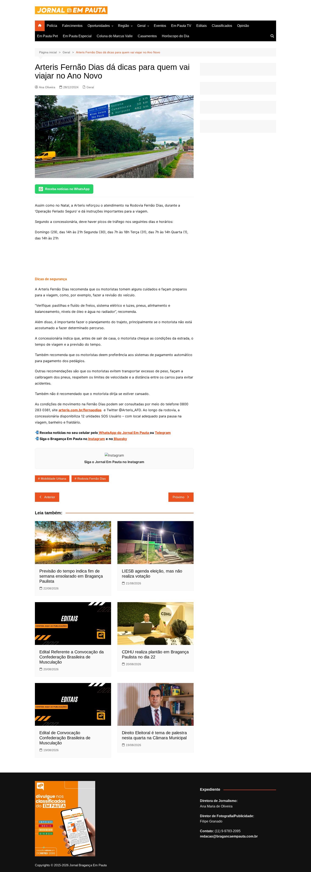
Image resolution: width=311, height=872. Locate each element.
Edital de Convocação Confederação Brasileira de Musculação (64, 737)
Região (123, 26)
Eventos (160, 26)
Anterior (49, 497)
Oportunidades (99, 26)
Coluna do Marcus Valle (115, 36)
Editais (201, 26)
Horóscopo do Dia (175, 36)
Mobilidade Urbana (53, 478)
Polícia (52, 26)
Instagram (96, 439)
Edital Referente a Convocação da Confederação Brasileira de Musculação (71, 657)
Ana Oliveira (47, 87)
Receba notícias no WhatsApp (67, 189)
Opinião (243, 26)
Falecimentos (72, 26)
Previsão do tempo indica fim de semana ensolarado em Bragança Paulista (71, 576)
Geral (141, 26)
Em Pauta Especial (77, 36)
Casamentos (147, 36)
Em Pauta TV (181, 26)
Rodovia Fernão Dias (91, 478)
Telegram (163, 432)
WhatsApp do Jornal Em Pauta (124, 432)
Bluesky (120, 439)
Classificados (222, 26)
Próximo (178, 497)
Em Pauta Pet (47, 36)
